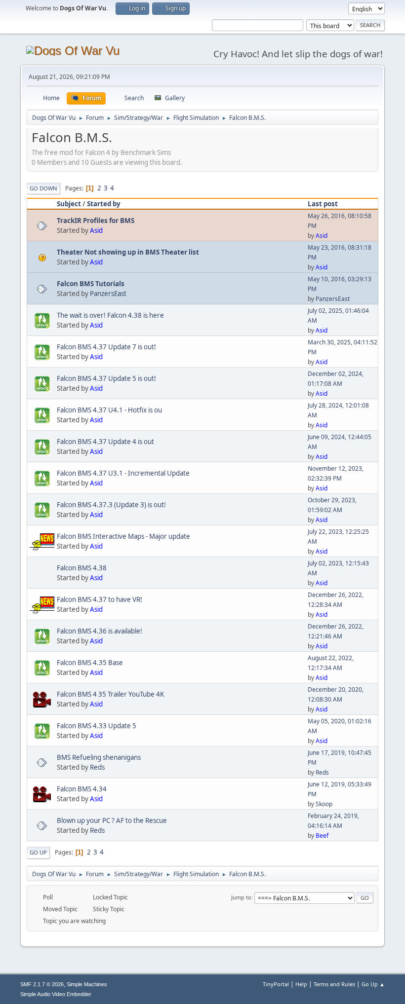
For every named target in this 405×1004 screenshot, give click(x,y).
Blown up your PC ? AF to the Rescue (112, 820)
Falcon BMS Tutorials (90, 283)
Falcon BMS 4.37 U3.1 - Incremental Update (123, 473)
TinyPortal (276, 984)
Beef (322, 835)
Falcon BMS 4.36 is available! (99, 631)
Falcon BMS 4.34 (82, 788)
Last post (323, 203)
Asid (96, 230)
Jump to (241, 897)
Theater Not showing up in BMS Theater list (128, 252)
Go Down (43, 188)
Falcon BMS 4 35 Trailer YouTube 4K (110, 694)
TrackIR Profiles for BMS (95, 220)
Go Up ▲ (373, 984)
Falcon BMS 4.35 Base (90, 662)
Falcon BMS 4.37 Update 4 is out (105, 441)
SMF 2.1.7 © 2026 (42, 984)
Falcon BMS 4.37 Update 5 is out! (106, 378)
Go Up (38, 852)
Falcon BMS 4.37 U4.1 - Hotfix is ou (109, 410)
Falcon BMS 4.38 (82, 567)
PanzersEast (108, 293)
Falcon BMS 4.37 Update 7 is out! (106, 346)
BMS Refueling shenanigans (99, 757)
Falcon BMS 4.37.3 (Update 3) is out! (111, 504)
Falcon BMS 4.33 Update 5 (96, 725)
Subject (69, 203)
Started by (104, 203)
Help (301, 984)
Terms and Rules (334, 984)
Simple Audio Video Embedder (55, 994)
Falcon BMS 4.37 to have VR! (99, 599)
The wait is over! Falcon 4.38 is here (110, 315)
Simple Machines (87, 984)
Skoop (324, 804)
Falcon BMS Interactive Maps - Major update (123, 536)
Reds (97, 767)
